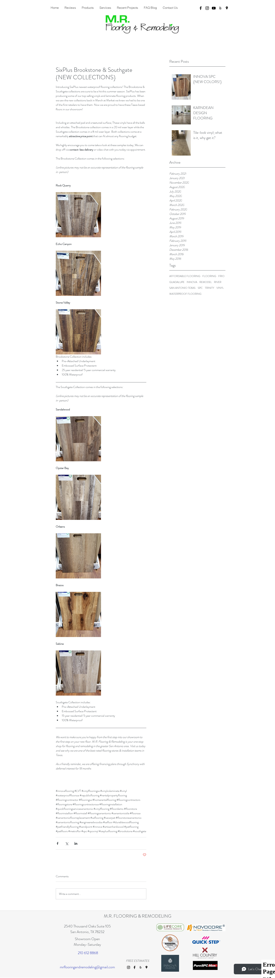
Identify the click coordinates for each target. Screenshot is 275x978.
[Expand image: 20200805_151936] (78, 331)
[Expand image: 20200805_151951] (78, 273)
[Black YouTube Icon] (213, 8)
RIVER (217, 282)
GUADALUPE (176, 282)
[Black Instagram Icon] (207, 8)
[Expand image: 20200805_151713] (78, 673)
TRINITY (209, 288)
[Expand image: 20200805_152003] (78, 214)
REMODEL (205, 282)
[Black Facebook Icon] (200, 8)
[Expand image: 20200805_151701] (78, 555)
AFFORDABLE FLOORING (184, 276)
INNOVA (192, 282)
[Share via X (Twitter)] (66, 843)
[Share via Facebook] (57, 843)
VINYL (220, 288)
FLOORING (209, 276)
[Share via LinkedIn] (76, 843)
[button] (105, 7)
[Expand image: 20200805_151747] (78, 438)
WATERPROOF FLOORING (185, 294)
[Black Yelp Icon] (220, 8)
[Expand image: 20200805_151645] (78, 614)
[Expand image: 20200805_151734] (78, 497)
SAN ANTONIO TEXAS (182, 288)
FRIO (221, 276)
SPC (200, 288)
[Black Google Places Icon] (226, 8)
